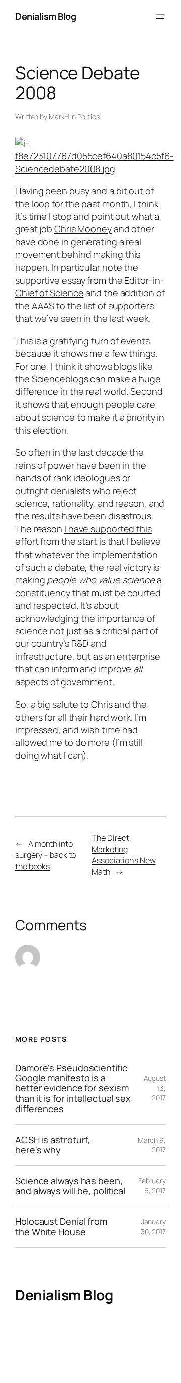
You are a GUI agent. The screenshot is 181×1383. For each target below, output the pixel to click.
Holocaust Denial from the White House (61, 1226)
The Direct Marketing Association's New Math (123, 854)
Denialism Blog (45, 16)
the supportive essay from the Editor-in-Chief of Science (89, 280)
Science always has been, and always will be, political (70, 1186)
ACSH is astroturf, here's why (52, 1145)
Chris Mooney (83, 229)
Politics (88, 116)
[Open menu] (160, 17)
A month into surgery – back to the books (45, 855)
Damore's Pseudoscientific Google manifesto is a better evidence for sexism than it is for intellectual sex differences (73, 1088)
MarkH (59, 116)
